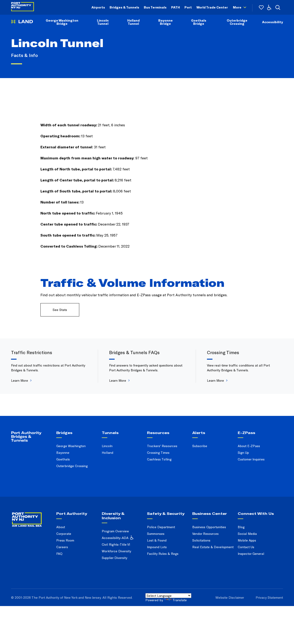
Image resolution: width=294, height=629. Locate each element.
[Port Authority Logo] (22, 7)
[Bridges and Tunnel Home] (22, 25)
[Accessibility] (269, 7)
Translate (179, 600)
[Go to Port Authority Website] (32, 516)
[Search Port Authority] (278, 7)
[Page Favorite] (261, 7)
